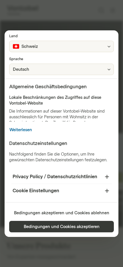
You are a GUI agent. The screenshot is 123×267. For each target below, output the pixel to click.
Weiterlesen (20, 129)
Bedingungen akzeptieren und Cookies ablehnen (61, 213)
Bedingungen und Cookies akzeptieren (62, 226)
